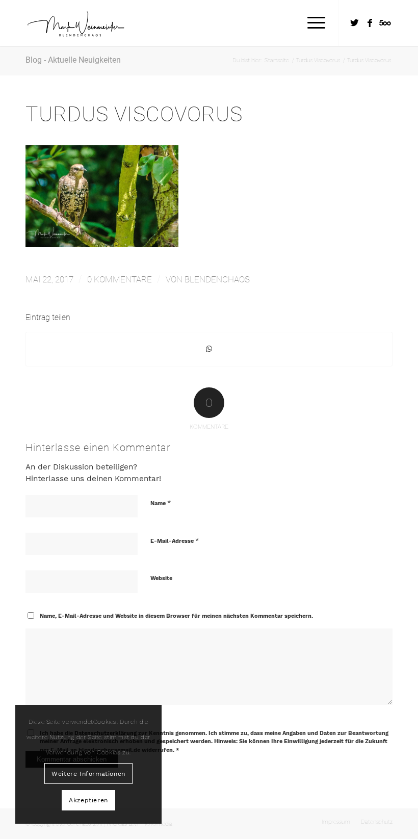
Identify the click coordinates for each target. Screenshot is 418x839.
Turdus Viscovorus (134, 114)
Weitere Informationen (88, 773)
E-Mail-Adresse (174, 540)
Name (160, 503)
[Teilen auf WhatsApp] (209, 348)
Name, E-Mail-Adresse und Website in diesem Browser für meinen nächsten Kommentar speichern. (176, 616)
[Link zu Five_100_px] (385, 23)
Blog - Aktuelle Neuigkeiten (73, 60)
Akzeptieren (88, 800)
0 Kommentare (119, 279)
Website (161, 578)
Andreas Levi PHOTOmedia (139, 824)
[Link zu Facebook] (369, 23)
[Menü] (311, 23)
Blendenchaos (217, 279)
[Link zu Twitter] (354, 23)
